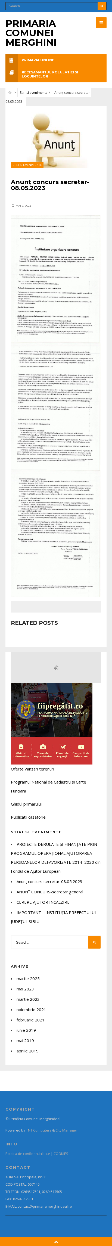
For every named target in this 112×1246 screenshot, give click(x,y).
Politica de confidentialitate (27, 1153)
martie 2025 (28, 978)
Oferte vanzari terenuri (32, 769)
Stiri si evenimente (34, 92)
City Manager (66, 1130)
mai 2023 (25, 989)
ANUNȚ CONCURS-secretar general (50, 891)
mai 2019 (25, 1040)
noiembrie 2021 (31, 1009)
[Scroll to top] (56, 1241)
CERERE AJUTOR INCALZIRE (43, 902)
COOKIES (61, 1153)
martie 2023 (28, 999)
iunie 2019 (26, 1030)
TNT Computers (38, 1130)
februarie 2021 (31, 1020)
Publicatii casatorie (28, 817)
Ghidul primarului (26, 804)
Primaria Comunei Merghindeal (43, 32)
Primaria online (38, 60)
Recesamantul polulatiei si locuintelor (50, 74)
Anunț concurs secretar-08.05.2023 (49, 881)
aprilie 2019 (28, 1051)
